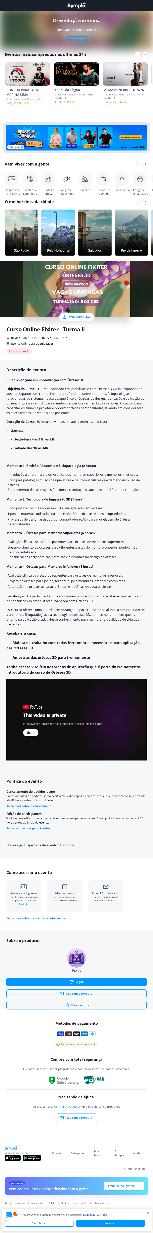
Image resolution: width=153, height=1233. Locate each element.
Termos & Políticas (95, 1215)
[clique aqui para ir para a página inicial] (76, 5)
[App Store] (13, 1158)
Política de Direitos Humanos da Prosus (70, 1203)
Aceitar (110, 1223)
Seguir (80, 982)
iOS (31, 900)
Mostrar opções (136, 1168)
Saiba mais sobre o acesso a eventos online (36, 918)
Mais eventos (80, 1005)
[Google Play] (32, 1158)
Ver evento (76, 40)
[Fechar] (148, 1212)
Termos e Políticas (15, 1203)
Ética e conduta (36, 1203)
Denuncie (67, 845)
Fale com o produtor (80, 993)
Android (23, 904)
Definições (39, 1223)
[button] (11, 1214)
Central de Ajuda (65, 1107)
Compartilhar (80, 317)
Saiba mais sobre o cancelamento (29, 806)
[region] (77, 1220)
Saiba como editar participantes (28, 828)
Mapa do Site (102, 1203)
